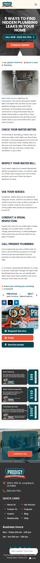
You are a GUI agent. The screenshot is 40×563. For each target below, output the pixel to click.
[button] (4, 302)
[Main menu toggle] (35, 4)
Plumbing (8, 65)
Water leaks (6, 98)
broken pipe (9, 286)
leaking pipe (20, 286)
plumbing (30, 286)
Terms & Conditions (25, 558)
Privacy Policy (12, 558)
